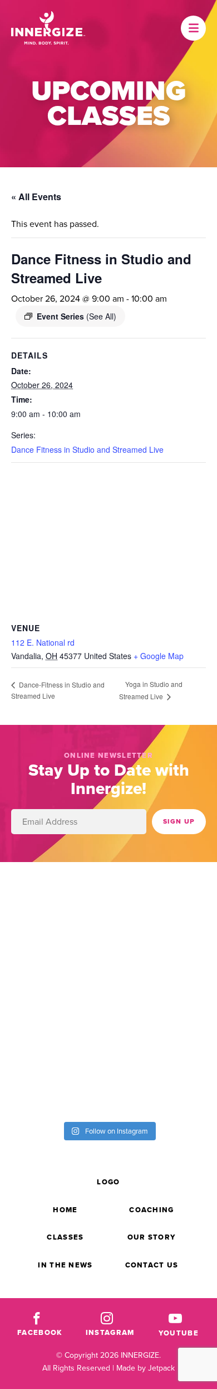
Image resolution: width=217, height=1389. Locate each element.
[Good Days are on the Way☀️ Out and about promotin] (54, 1020)
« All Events (36, 196)
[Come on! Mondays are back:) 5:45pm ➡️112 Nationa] (162, 899)
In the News (65, 1265)
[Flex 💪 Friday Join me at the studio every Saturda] (54, 1082)
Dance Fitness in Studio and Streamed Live (87, 449)
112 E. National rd (43, 642)
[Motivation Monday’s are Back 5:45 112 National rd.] (54, 899)
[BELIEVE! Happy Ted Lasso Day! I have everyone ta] (162, 960)
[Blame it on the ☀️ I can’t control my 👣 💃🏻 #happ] (162, 1082)
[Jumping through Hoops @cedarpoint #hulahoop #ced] (162, 1020)
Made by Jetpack (145, 1368)
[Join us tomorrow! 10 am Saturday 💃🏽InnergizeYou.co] (54, 960)
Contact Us (152, 1265)
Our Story (151, 1237)
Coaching (151, 1209)
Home (65, 1209)
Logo (108, 1182)
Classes (65, 1237)
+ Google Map (159, 655)
